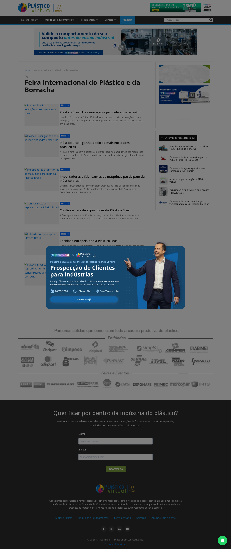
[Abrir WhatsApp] (222, 540)
